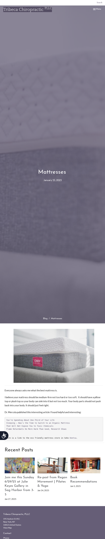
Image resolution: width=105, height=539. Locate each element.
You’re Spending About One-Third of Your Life (30, 420)
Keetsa (73, 438)
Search (99, 3)
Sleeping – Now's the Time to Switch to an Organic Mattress (38, 423)
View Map (7, 528)
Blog (45, 319)
